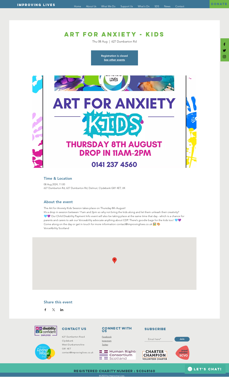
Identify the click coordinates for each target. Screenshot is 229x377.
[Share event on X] (53, 309)
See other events (114, 59)
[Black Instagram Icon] (224, 57)
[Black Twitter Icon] (224, 50)
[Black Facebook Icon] (224, 44)
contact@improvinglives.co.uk (77, 352)
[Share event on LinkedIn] (61, 309)
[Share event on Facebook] (45, 309)
